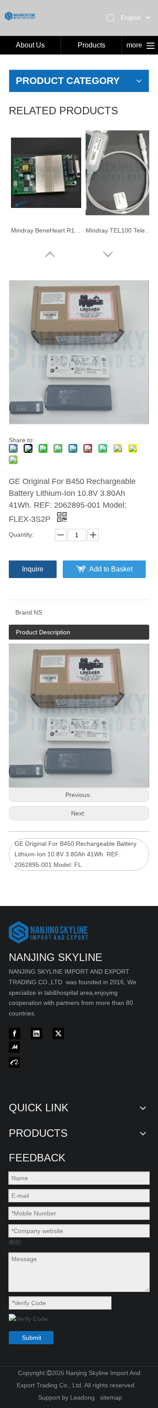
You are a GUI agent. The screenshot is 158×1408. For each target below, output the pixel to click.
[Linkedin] (36, 1033)
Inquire (32, 569)
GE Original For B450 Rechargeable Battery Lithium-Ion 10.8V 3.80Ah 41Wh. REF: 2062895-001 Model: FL (75, 854)
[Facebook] (14, 1033)
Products (91, 45)
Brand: (24, 612)
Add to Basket (111, 569)
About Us (30, 45)
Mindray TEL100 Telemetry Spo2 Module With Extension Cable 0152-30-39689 (121, 230)
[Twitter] (58, 1033)
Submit (31, 1337)
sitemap (111, 1397)
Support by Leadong (66, 1397)
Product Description (43, 632)
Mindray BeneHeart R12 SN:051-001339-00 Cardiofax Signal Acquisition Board (46, 230)
